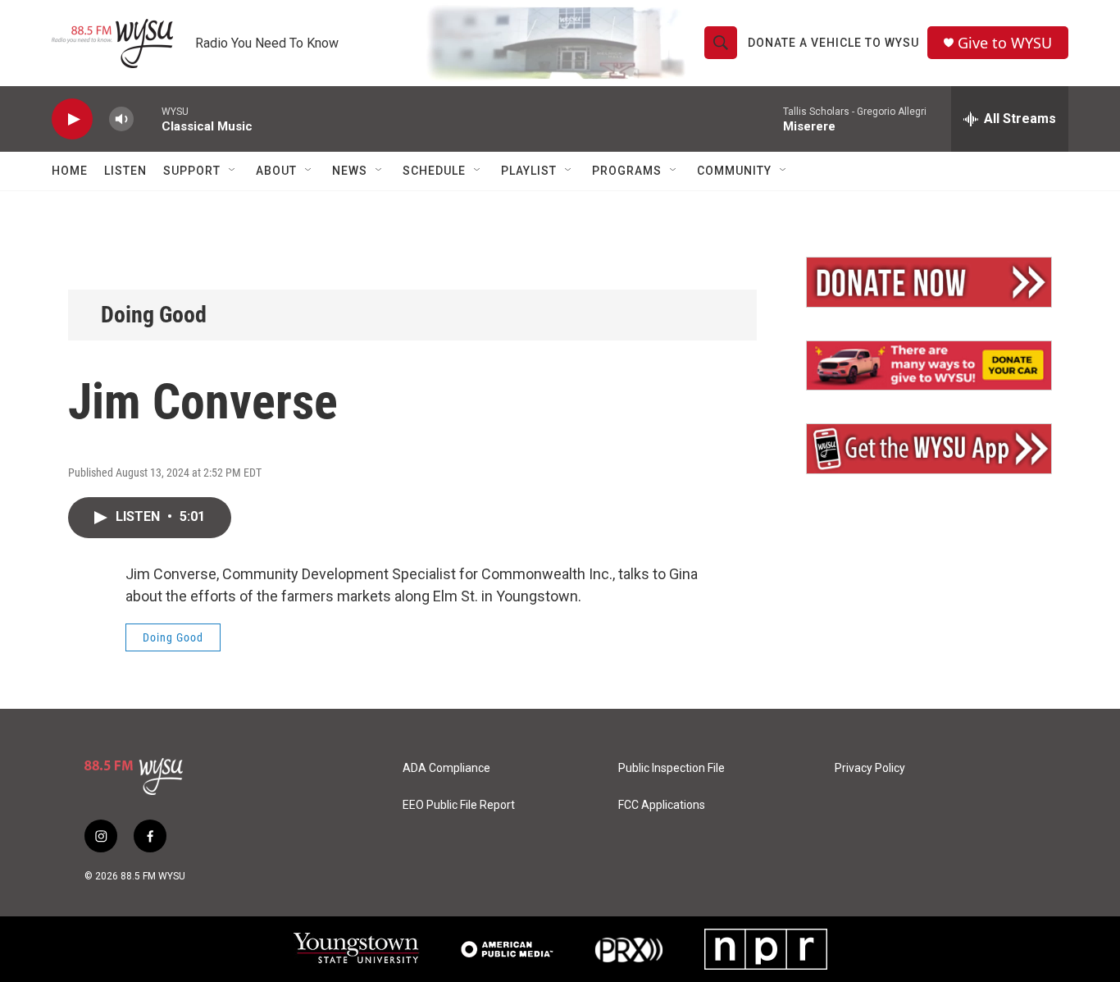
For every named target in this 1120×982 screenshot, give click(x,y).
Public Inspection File (671, 768)
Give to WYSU (1005, 43)
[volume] (121, 119)
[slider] (147, 118)
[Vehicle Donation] (929, 366)
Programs (627, 170)
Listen (125, 170)
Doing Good (154, 314)
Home (70, 170)
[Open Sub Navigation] (232, 170)
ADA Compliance (446, 768)
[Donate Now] (929, 282)
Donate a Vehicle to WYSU (833, 42)
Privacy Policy (870, 768)
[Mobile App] (929, 448)
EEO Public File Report (459, 805)
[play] (72, 119)
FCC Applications (661, 805)
